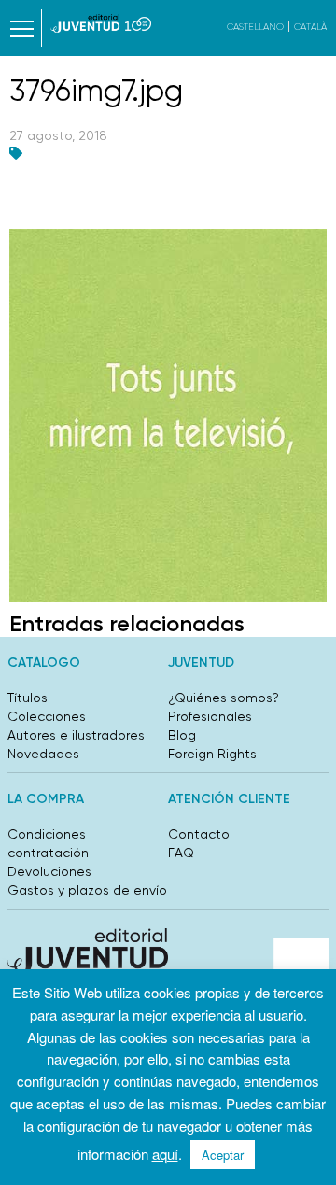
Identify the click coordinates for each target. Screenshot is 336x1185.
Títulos (27, 697)
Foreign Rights (212, 753)
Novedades (43, 753)
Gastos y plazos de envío (87, 889)
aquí (165, 1154)
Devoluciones (49, 871)
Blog (182, 734)
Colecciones (46, 716)
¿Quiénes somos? (223, 697)
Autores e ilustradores (76, 734)
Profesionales (210, 716)
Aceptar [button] (223, 1155)
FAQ (181, 852)
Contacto (199, 833)
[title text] (100, 23)
